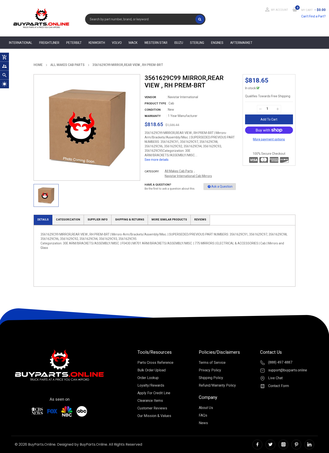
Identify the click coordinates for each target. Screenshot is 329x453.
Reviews (200, 219)
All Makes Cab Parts (179, 171)
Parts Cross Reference (155, 362)
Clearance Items (150, 400)
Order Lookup (148, 378)
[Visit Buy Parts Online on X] (270, 444)
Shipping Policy (211, 378)
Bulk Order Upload (151, 370)
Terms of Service (212, 362)
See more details (157, 159)
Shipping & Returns (129, 219)
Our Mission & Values (154, 416)
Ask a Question (222, 186)
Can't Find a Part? (313, 16)
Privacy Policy (210, 370)
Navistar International (183, 97)
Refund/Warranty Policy (217, 385)
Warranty (153, 116)
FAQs (203, 415)
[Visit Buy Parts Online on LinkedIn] (309, 444)
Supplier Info (98, 219)
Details (43, 219)
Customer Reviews (152, 408)
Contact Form (278, 386)
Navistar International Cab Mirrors (188, 176)
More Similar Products (169, 219)
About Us (206, 408)
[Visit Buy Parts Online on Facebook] (257, 444)
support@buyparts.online (287, 370)
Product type (155, 103)
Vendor (150, 97)
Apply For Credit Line (153, 393)
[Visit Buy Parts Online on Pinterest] (296, 444)
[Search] (199, 19)
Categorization (68, 219)
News (203, 423)
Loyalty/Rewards (150, 385)
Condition (153, 109)
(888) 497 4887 (279, 362)
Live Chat (275, 378)
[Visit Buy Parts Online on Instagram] (283, 444)
